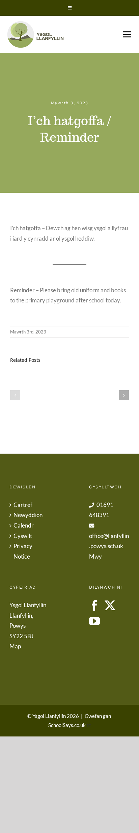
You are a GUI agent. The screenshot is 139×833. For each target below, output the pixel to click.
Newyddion (28, 514)
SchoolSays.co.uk (67, 725)
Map (15, 646)
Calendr (23, 525)
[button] (15, 395)
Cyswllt (22, 535)
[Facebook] (94, 605)
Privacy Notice (22, 551)
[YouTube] (94, 621)
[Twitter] (110, 605)
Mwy (95, 556)
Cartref (22, 504)
